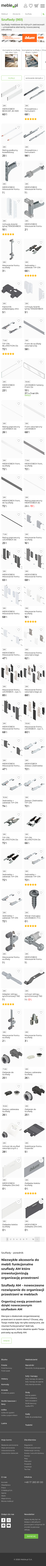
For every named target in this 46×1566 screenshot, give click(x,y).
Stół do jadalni (30, 1395)
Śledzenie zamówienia (9, 1445)
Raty (26, 1459)
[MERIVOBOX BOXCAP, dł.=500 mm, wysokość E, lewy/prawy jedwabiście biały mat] (11, 92)
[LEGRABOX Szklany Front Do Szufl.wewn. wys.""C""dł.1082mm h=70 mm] (34, 369)
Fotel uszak (5, 1371)
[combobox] (34, 78)
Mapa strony (6, 1498)
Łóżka (4, 1410)
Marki (3, 1496)
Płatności (27, 1461)
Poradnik (27, 1464)
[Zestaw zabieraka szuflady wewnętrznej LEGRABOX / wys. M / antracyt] (11, 1093)
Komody (5, 1384)
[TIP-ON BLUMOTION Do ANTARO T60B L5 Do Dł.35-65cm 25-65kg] (34, 821)
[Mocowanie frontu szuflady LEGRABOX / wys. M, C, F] (11, 941)
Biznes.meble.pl (7, 1501)
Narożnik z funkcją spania (35, 1368)
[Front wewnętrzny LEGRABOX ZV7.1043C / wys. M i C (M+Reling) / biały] (34, 410)
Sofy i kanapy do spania (34, 1382)
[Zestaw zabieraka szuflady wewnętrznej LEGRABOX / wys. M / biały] (34, 1056)
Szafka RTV (29, 1406)
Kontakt (4, 1482)
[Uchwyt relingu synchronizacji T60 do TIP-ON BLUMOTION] (34, 978)
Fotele (4, 1365)
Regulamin (28, 1445)
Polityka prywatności (32, 1448)
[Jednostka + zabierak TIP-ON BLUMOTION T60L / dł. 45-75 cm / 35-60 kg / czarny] (11, 858)
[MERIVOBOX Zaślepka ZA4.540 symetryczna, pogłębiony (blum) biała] (11, 1167)
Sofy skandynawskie (33, 1384)
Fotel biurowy (6, 1368)
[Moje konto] (25, 6)
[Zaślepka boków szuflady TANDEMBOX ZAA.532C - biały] (11, 1208)
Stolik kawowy (30, 1403)
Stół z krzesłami (31, 1401)
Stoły (27, 1392)
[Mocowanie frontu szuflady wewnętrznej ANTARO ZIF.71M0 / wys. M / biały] (34, 595)
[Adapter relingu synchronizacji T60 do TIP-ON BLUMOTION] (11, 978)
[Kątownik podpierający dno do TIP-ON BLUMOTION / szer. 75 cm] (11, 290)
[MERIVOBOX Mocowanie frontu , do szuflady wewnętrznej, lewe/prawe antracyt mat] (11, 747)
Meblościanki (31, 1359)
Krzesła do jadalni (8, 1393)
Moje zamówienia (8, 1448)
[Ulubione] (31, 6)
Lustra (4, 1423)
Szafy (27, 1414)
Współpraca (5, 1485)
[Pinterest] (3, 1526)
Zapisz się (31, 1536)
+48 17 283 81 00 (33, 1482)
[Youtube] (9, 1526)
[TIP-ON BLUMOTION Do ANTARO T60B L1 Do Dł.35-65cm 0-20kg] (11, 327)
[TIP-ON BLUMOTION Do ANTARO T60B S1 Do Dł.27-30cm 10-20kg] (11, 821)
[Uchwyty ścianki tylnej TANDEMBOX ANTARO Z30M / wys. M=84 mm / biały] (34, 290)
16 (33, 1239)
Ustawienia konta (8, 1450)
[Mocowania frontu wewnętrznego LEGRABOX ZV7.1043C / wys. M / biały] (34, 636)
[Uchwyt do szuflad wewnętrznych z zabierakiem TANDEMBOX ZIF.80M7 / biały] (11, 1130)
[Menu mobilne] (42, 6)
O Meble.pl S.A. (7, 1490)
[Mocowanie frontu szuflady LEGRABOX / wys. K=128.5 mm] (11, 1019)
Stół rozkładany (31, 1398)
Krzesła (4, 1390)
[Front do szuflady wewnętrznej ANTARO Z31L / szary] (34, 327)
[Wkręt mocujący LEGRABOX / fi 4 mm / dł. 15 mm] (34, 899)
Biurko (4, 1359)
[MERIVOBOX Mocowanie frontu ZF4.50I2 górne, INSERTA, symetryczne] (34, 941)
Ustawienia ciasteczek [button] (9, 1453)
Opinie (3, 1493)
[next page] (37, 1239)
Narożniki (29, 1365)
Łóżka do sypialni (7, 1413)
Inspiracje (28, 1467)
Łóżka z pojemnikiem (9, 1415)
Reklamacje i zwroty (32, 1450)
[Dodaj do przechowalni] (18, 86)
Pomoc (27, 1456)
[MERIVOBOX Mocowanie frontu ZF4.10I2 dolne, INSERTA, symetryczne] (34, 208)
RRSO (28, 395)
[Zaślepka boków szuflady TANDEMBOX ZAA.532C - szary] (34, 1167)
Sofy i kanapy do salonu (34, 1379)
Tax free (27, 1469)
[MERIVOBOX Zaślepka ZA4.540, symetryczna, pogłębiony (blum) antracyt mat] (34, 1208)
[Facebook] (3, 1520)
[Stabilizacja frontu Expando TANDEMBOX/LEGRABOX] (34, 1130)
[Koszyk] (36, 6)
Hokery (4, 1379)
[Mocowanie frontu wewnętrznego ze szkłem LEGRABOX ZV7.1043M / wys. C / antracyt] (34, 673)
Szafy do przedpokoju (33, 1417)
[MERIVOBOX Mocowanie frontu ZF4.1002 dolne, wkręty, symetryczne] (11, 171)
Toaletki (28, 1425)
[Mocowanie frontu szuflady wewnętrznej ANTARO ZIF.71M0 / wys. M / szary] (34, 521)
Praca (3, 1488)
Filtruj (11, 78)
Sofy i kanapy (31, 1376)
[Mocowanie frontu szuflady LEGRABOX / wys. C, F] (11, 249)
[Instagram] (9, 1520)
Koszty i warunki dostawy (34, 1453)
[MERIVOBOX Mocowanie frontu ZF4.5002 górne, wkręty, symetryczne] (34, 171)
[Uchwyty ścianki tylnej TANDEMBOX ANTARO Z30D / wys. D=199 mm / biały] (11, 208)
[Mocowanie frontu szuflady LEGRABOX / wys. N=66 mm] (34, 1019)
